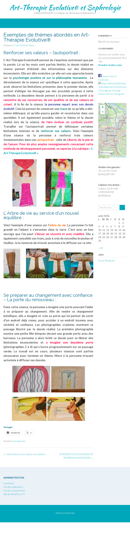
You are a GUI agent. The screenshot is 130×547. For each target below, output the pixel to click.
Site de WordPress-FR (14, 494)
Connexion (8, 483)
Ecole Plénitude (106, 260)
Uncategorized (18, 441)
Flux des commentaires (14, 490)
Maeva (31, 45)
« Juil (100, 247)
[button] (106, 119)
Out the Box (69, 513)
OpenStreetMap (121, 156)
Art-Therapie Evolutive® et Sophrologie (65, 7)
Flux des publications (13, 487)
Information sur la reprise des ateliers (24, 454)
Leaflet (113, 156)
